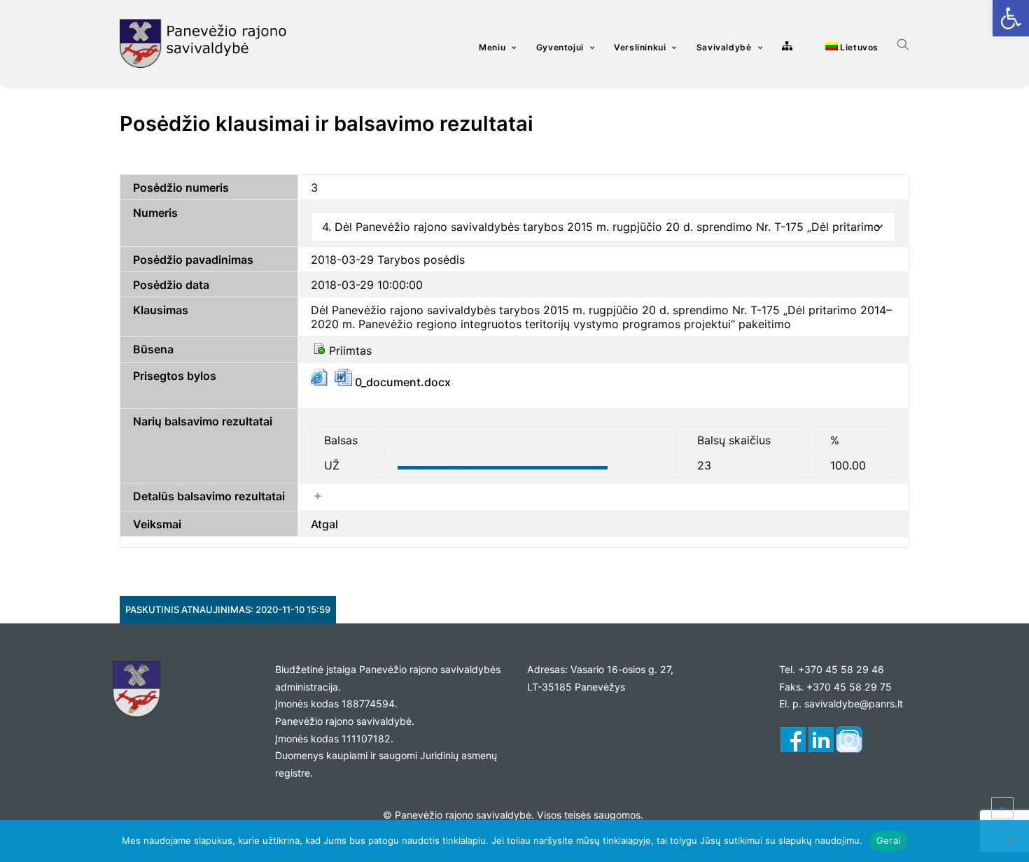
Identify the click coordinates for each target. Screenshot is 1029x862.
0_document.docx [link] (401, 382)
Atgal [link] (324, 524)
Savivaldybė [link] (724, 47)
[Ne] (1011, 841)
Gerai (888, 840)
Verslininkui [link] (640, 47)
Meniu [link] (492, 47)
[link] (1011, 18)
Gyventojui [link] (560, 47)
